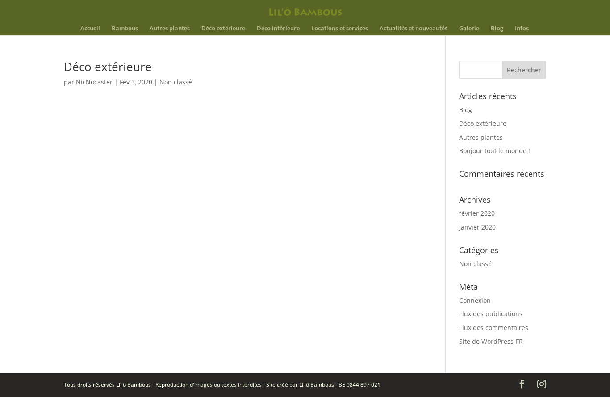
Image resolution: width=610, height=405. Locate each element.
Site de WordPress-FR (491, 341)
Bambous (125, 28)
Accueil (90, 28)
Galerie (469, 28)
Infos (522, 28)
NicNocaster (94, 82)
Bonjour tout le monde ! (494, 150)
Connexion (475, 300)
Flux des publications (490, 313)
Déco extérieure (223, 28)
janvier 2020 (477, 227)
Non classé (175, 82)
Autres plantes (170, 28)
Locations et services (339, 28)
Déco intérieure (278, 28)
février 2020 (477, 213)
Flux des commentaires (493, 327)
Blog (497, 28)
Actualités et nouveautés (413, 28)
